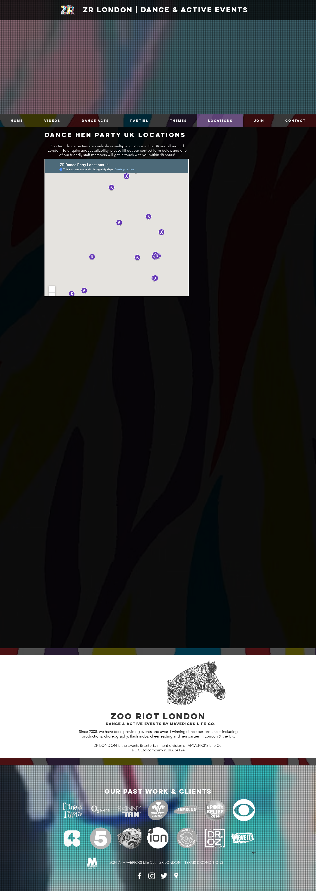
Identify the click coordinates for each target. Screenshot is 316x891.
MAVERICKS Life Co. (205, 745)
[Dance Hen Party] (139, 875)
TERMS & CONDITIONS (203, 862)
